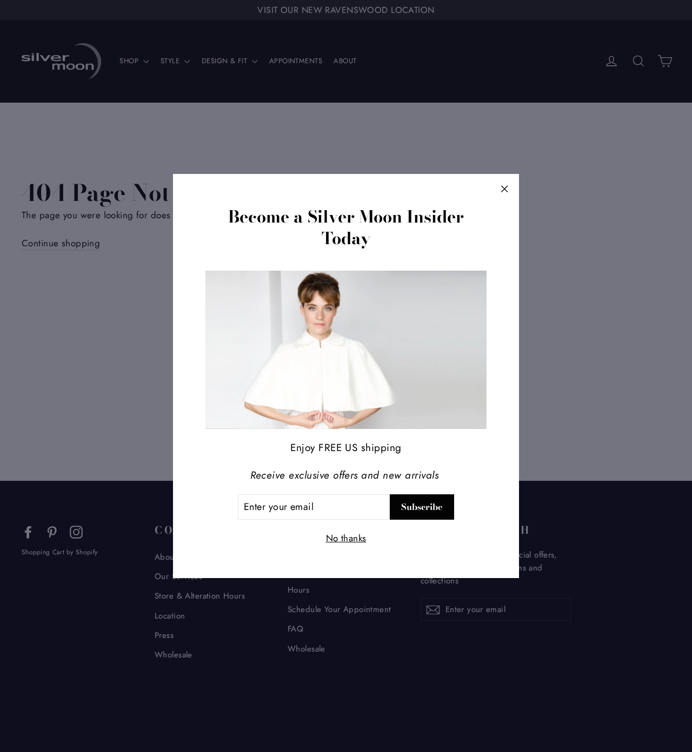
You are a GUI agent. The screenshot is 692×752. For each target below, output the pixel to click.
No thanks (346, 537)
